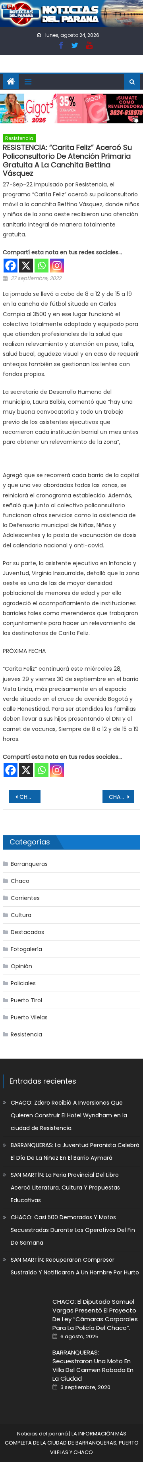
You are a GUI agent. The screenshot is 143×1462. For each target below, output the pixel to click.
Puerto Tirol (26, 1000)
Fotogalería (26, 949)
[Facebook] (10, 265)
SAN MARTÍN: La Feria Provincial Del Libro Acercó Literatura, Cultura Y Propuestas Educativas (65, 1187)
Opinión (21, 966)
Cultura (21, 915)
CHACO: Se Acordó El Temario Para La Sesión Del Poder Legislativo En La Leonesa (29, 797)
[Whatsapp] (41, 265)
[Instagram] (57, 265)
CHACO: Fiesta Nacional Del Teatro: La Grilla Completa (121, 797)
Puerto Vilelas (29, 1017)
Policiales (23, 983)
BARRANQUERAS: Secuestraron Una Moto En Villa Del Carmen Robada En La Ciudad (92, 1365)
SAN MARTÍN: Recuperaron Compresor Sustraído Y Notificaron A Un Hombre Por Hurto (75, 1266)
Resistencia (19, 138)
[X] (26, 265)
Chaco (20, 881)
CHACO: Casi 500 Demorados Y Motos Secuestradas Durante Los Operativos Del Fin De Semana (73, 1230)
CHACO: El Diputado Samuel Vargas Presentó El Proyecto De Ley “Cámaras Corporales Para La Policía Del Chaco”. (95, 1314)
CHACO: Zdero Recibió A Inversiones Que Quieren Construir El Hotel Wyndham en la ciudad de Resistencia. (69, 1115)
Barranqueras (29, 864)
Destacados (27, 932)
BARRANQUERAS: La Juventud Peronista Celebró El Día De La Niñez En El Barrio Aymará (75, 1151)
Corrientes (25, 898)
